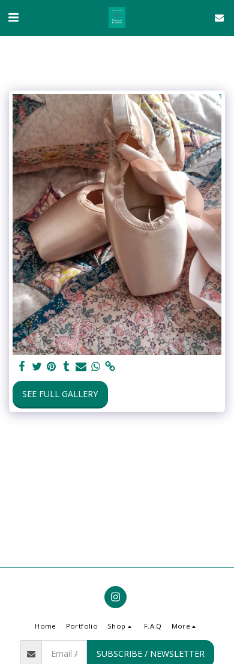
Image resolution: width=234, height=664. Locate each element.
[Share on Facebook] (22, 366)
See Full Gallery (60, 393)
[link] (110, 366)
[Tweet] (37, 366)
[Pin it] (51, 366)
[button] (13, 17)
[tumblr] (66, 366)
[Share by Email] (81, 366)
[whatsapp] (96, 366)
